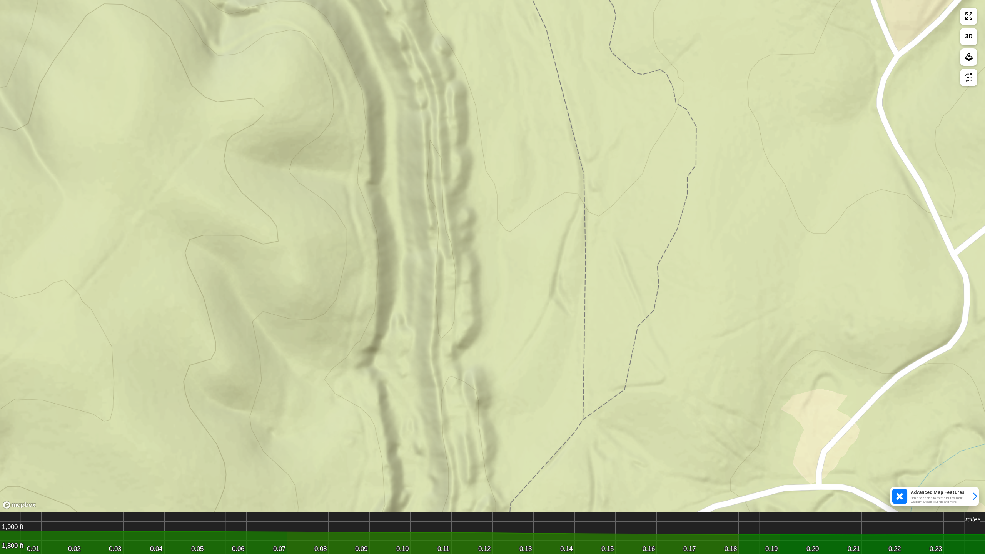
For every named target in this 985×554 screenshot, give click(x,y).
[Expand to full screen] (968, 16)
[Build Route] (968, 77)
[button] (934, 496)
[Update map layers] (968, 57)
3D (969, 36)
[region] (492, 256)
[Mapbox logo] (19, 505)
